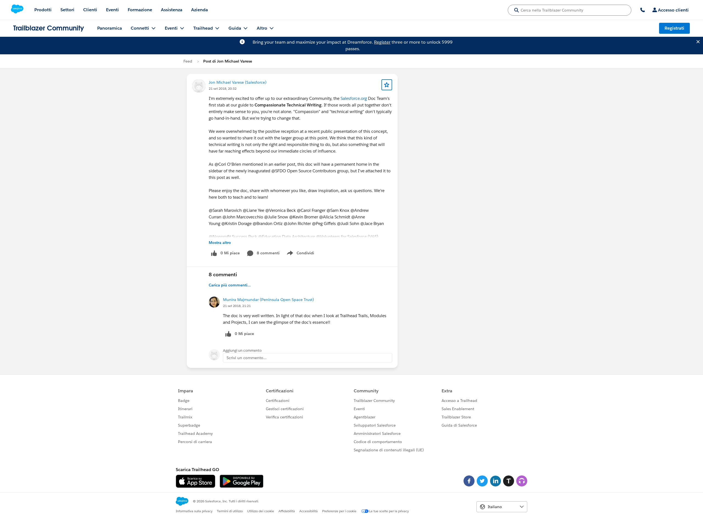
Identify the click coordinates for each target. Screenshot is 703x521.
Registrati (674, 28)
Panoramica (109, 28)
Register (382, 42)
